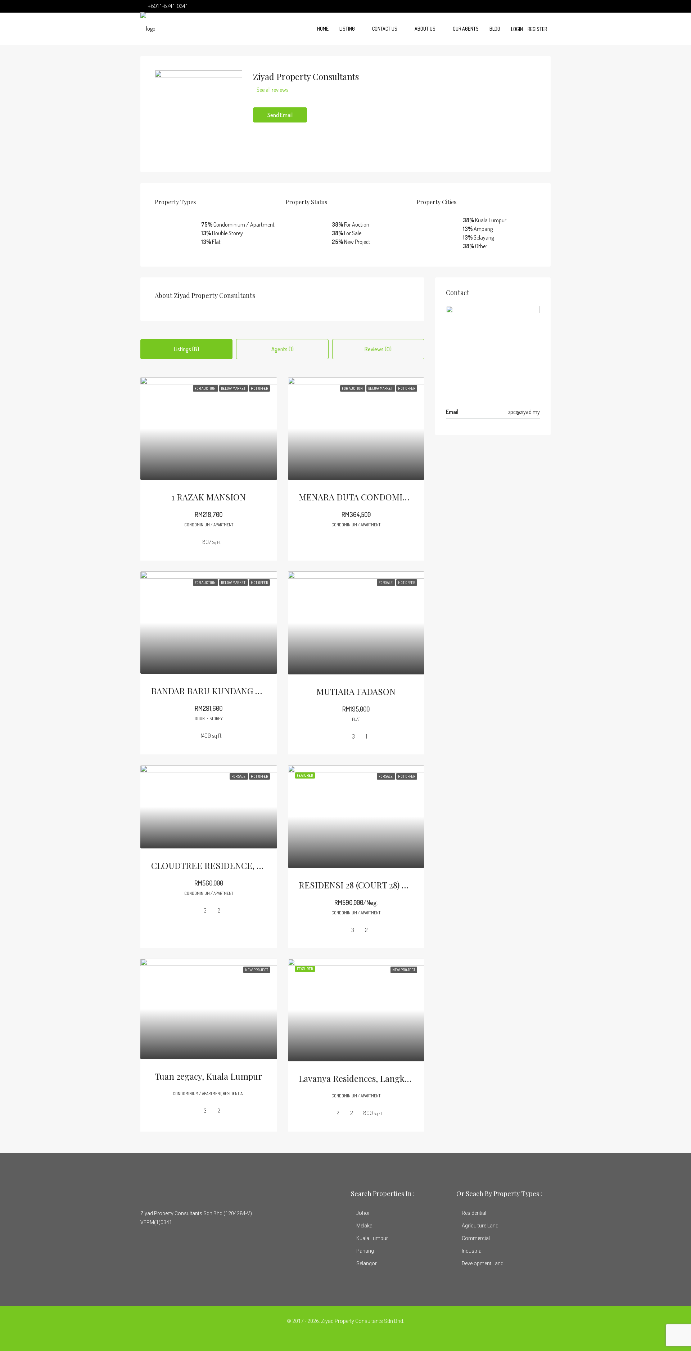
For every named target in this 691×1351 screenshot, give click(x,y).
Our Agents (466, 29)
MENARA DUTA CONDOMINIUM (362, 497)
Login (517, 29)
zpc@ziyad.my (524, 411)
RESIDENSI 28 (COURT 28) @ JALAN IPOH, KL (386, 885)
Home (323, 29)
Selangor (366, 1263)
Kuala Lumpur (372, 1238)
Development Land (482, 1263)
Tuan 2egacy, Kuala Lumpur (208, 1076)
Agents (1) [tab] (282, 349)
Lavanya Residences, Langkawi (358, 1078)
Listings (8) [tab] (186, 349)
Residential (474, 1213)
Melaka (364, 1226)
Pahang (365, 1251)
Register (537, 29)
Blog (494, 29)
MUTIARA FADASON (356, 691)
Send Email (280, 115)
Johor (363, 1213)
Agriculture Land (480, 1226)
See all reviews (272, 89)
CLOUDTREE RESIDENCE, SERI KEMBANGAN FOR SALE (262, 865)
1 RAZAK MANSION (208, 497)
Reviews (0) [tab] (378, 349)
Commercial (476, 1238)
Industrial (472, 1251)
